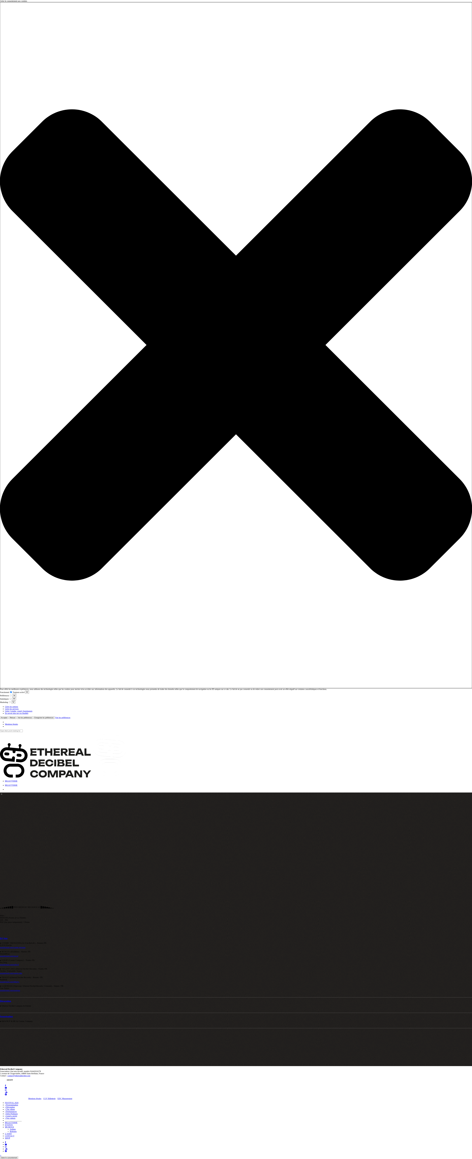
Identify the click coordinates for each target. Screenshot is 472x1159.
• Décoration (10, 1107)
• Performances (11, 1112)
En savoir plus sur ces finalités (16, 713)
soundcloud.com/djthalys (9, 982)
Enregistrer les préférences (44, 718)
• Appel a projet (11, 1116)
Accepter (4, 718)
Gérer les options (11, 707)
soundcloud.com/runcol (9, 956)
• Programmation (11, 1105)
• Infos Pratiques (11, 1114)
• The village (10, 1109)
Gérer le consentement (9, 1158)
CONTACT (9, 1136)
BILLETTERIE (11, 1123)
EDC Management (65, 1099)
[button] (236, 345)
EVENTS (9, 1125)
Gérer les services (12, 709)
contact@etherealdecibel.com (18, 1076)
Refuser (12, 718)
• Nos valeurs (10, 1118)
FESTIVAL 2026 (11, 1103)
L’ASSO (8, 1134)
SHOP (7, 1138)
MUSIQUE (9, 1127)
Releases (13, 1131)
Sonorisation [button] (6, 1016)
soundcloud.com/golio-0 (9, 965)
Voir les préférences (25, 718)
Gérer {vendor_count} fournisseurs (18, 711)
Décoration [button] (5, 1001)
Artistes (13, 1129)
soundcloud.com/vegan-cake (11, 973)
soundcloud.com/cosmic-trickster (12, 948)
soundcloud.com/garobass (10, 991)
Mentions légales (11, 724)
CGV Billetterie (49, 1099)
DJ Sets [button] (3, 938)
